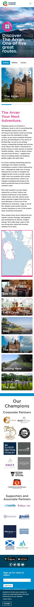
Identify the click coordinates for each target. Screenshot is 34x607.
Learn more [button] (7, 599)
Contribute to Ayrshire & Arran (14, 589)
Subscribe (8, 585)
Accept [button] (7, 603)
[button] (25, 72)
